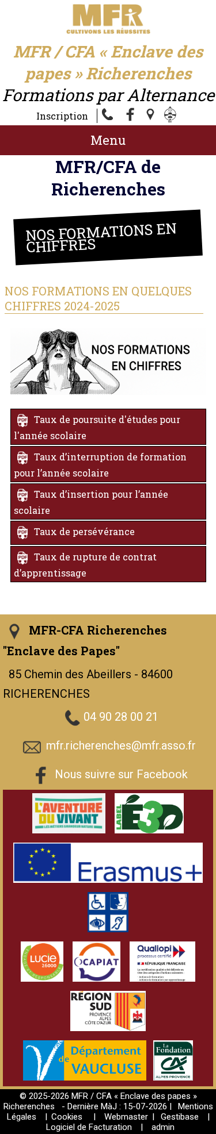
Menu (108, 140)
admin (163, 1127)
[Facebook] (131, 115)
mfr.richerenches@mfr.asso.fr (121, 745)
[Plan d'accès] (151, 115)
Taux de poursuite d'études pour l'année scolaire (97, 427)
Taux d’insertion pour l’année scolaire (91, 502)
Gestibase (180, 1117)
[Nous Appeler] (110, 115)
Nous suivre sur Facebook (121, 774)
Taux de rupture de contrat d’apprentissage (85, 565)
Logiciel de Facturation (89, 1127)
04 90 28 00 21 (121, 717)
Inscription (62, 116)
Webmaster (126, 1117)
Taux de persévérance (84, 531)
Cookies (66, 1117)
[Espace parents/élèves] (172, 115)
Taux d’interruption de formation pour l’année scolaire (100, 465)
